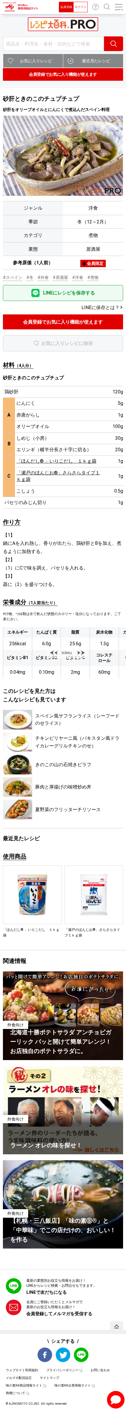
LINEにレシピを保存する (69, 293)
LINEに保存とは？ (100, 307)
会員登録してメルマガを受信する (59, 1313)
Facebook (45, 1354)
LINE (81, 1354)
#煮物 (92, 277)
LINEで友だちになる (46, 1292)
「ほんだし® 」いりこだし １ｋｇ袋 (56, 461)
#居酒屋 (60, 277)
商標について (15, 1393)
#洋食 (77, 277)
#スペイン (12, 277)
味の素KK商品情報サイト (24, 1385)
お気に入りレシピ (36, 60)
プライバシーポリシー (62, 1370)
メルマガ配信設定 (19, 1378)
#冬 (29, 277)
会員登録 (66, 7)
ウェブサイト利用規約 (22, 1370)
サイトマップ (49, 1378)
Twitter (63, 1354)
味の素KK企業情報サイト (73, 1385)
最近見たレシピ (96, 60)
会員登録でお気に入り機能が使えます (63, 74)
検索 (113, 43)
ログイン (80, 7)
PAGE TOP (116, 1326)
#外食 (43, 277)
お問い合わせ (95, 7)
